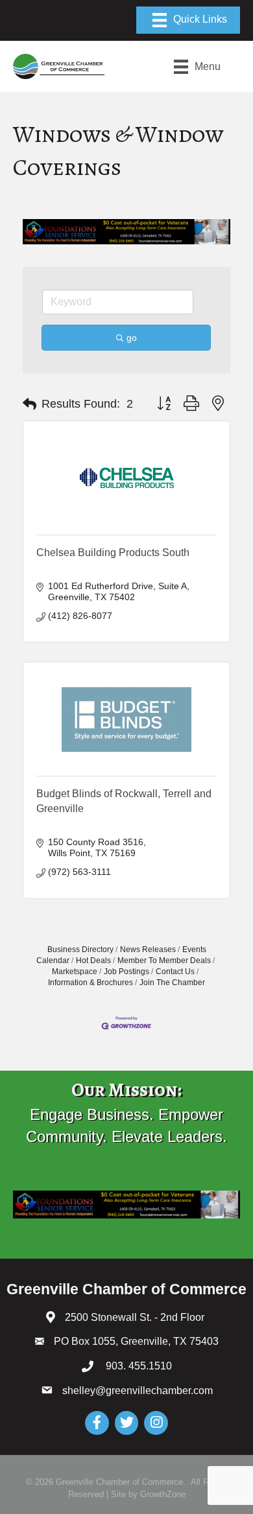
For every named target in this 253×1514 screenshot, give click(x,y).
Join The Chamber (172, 982)
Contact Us (175, 971)
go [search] (131, 337)
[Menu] (188, 20)
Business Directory (80, 949)
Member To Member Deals (164, 960)
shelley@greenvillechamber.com (137, 1390)
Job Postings (126, 971)
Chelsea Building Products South (112, 552)
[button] (29, 404)
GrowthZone (163, 1494)
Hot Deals (93, 960)
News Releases (148, 949)
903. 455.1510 (137, 1365)
